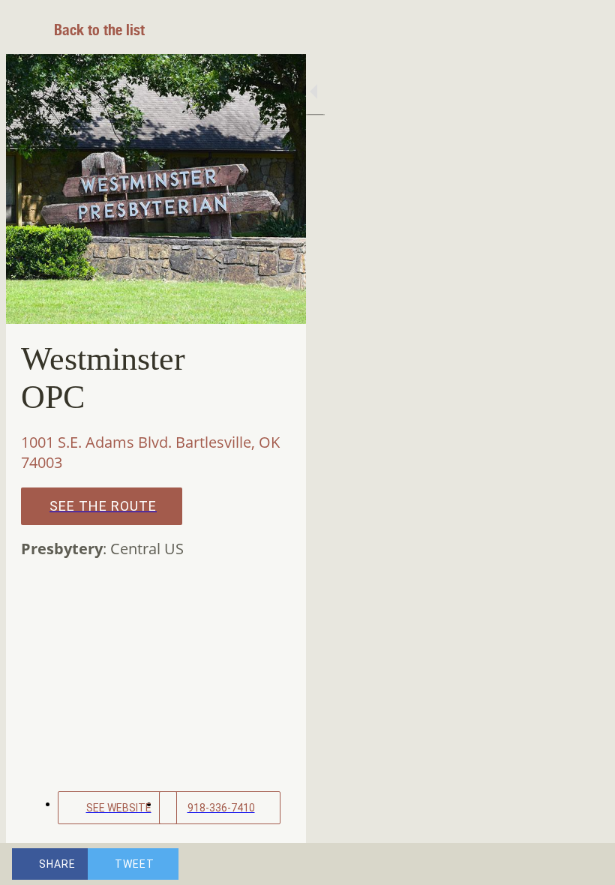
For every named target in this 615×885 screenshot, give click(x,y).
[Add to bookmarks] (549, 864)
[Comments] (585, 864)
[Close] (30, 30)
